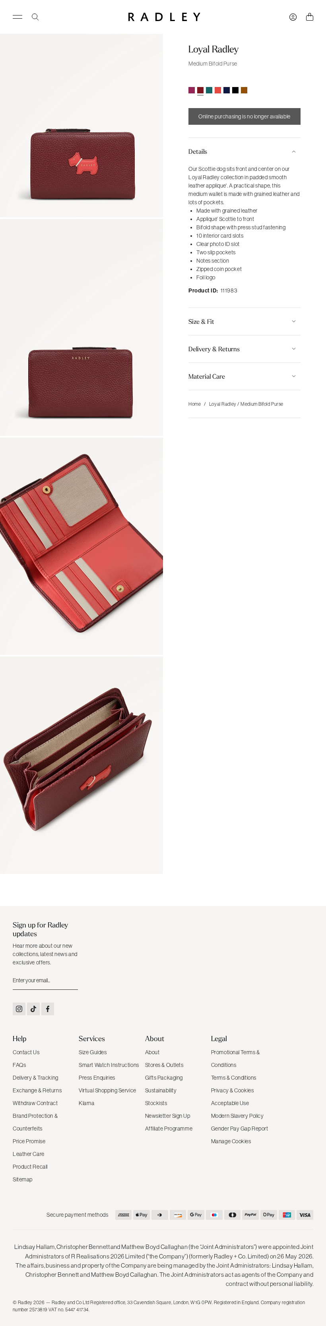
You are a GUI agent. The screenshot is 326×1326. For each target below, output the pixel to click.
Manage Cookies (231, 1141)
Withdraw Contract (35, 1103)
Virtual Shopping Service (107, 1090)
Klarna (86, 1103)
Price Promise (29, 1141)
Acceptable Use (230, 1103)
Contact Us (26, 1052)
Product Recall (30, 1166)
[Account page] (293, 17)
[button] (244, 151)
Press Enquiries (97, 1077)
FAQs (19, 1065)
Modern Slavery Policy (237, 1116)
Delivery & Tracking (35, 1077)
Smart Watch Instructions (109, 1065)
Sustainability (161, 1090)
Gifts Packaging (164, 1077)
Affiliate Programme (169, 1128)
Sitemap (23, 1179)
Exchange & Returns (37, 1090)
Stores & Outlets (164, 1065)
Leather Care (29, 1154)
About (152, 1052)
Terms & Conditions (233, 1077)
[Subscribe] (71, 980)
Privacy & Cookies (232, 1090)
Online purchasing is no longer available (244, 116)
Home (194, 404)
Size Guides (93, 1052)
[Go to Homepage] (164, 17)
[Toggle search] (35, 17)
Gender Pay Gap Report (239, 1128)
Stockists (156, 1103)
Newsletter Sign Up (167, 1116)
